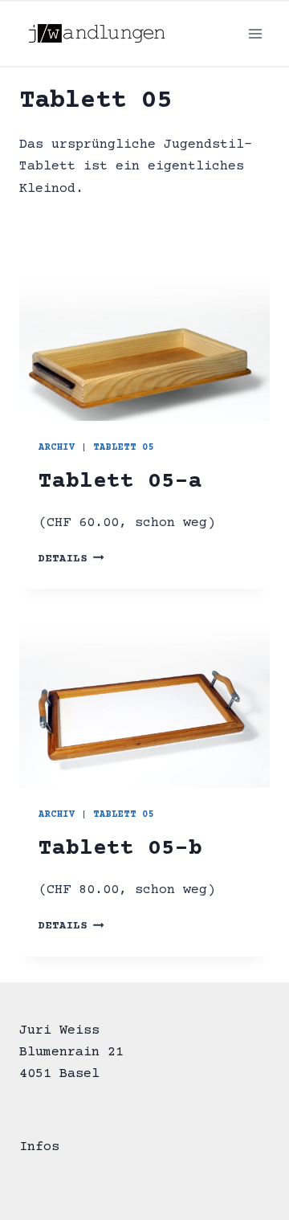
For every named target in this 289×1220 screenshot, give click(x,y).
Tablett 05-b (120, 849)
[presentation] (144, 337)
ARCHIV (57, 448)
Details (71, 559)
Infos (39, 1147)
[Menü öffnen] (255, 33)
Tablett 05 (123, 448)
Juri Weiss (59, 1030)
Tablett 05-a (120, 482)
